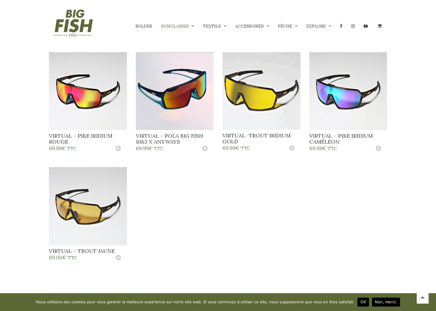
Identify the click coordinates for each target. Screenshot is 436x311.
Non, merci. (386, 301)
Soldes (144, 26)
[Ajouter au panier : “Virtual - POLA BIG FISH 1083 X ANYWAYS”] (205, 149)
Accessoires (249, 26)
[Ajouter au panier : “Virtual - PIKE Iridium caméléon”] (378, 149)
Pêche (285, 26)
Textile (212, 26)
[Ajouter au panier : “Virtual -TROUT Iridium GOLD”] (292, 148)
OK (363, 301)
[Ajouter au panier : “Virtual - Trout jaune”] (118, 258)
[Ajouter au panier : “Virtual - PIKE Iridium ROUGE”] (118, 149)
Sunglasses (175, 26)
